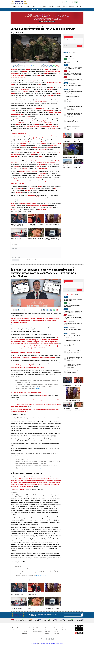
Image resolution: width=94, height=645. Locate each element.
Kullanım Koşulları (55, 643)
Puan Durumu (47, 620)
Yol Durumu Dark (14, 627)
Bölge (16, 211)
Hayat (56, 9)
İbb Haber (26, 580)
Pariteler (62, 620)
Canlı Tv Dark (25, 625)
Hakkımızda (32, 643)
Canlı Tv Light (14, 629)
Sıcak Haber (56, 633)
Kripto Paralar (79, 620)
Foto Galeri (51, 6)
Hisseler (55, 620)
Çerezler (47, 643)
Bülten (43, 9)
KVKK (50, 643)
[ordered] (27, 260)
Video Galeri (56, 627)
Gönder (14, 260)
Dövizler (46, 627)
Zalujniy (29, 211)
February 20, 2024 (41, 388)
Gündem (27, 6)
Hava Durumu (38, 620)
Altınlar (46, 625)
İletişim (36, 643)
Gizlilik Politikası (42, 643)
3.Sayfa (33, 9)
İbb (21, 580)
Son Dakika (13, 6)
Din (47, 9)
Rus (20, 211)
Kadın (44, 6)
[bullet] (29, 260)
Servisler (20, 6)
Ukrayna (24, 211)
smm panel (24, 633)
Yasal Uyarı (62, 643)
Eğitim (51, 9)
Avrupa (38, 9)
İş (30, 580)
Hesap (18, 580)
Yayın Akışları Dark (26, 627)
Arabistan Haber (14, 26)
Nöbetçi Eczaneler (26, 629)
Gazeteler (71, 6)
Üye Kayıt (64, 627)
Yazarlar (65, 6)
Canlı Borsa (35, 625)
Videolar (58, 6)
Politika (60, 9)
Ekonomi (34, 6)
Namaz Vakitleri (20, 620)
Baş (12, 211)
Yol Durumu (70, 620)
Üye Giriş (64, 625)
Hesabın (13, 580)
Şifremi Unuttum (66, 629)
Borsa (12, 620)
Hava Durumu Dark (15, 625)
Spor (40, 6)
